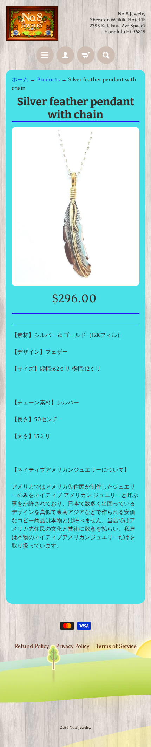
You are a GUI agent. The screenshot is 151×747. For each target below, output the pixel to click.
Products (48, 79)
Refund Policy (31, 646)
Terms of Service (116, 646)
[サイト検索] (106, 55)
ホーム (20, 79)
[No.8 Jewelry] (32, 23)
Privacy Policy (72, 646)
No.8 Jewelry (80, 727)
